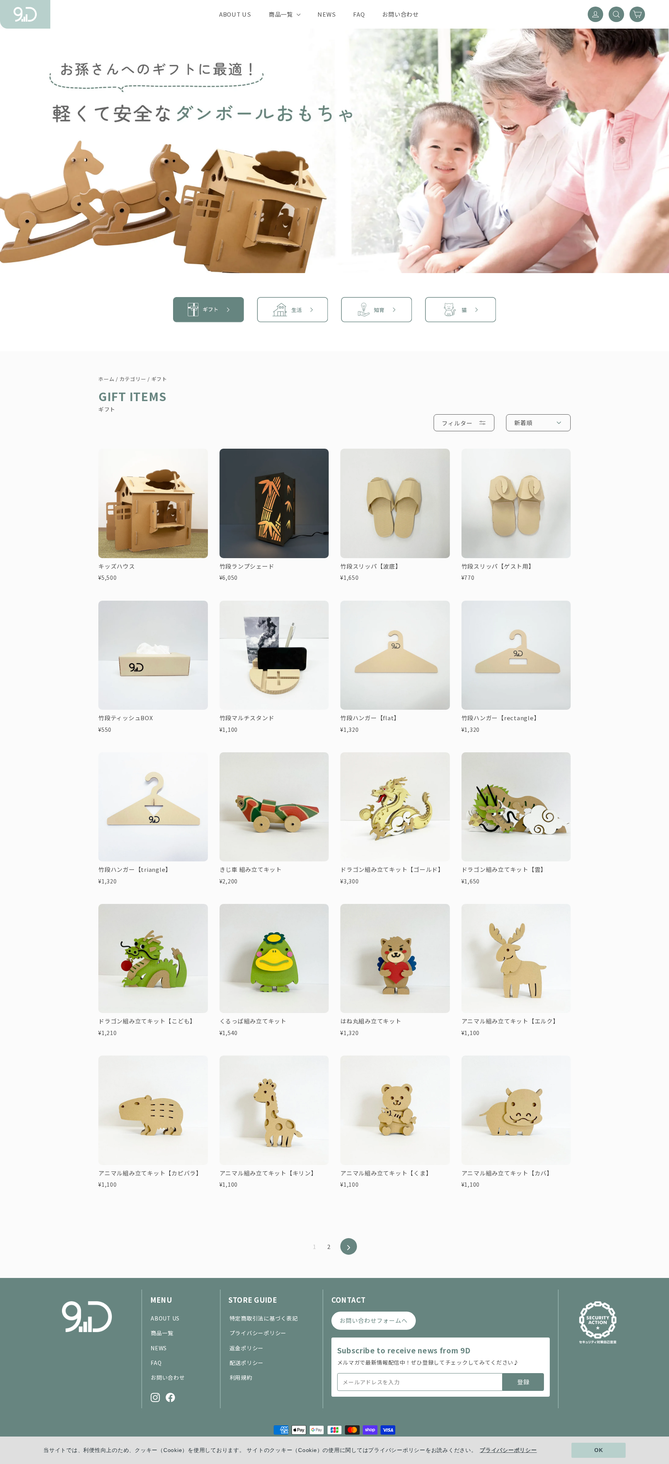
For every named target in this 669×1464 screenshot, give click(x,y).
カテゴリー (133, 379)
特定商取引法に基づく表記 (264, 1318)
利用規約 (241, 1377)
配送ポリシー (247, 1363)
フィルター (457, 423)
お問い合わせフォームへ (374, 1320)
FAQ (359, 14)
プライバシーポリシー (258, 1333)
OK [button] (598, 1450)
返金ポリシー (247, 1348)
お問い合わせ (400, 14)
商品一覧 (282, 14)
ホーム (106, 379)
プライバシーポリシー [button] (508, 1450)
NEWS (326, 14)
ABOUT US (235, 14)
